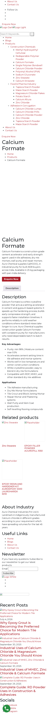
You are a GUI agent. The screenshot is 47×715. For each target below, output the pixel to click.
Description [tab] (12, 288)
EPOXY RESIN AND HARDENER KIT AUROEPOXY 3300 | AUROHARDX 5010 (12, 489)
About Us (12, 1)
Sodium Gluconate (26, 74)
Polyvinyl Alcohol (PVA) (28, 71)
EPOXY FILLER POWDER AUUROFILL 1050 (33, 448)
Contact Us (13, 4)
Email (5, 569)
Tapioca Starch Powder (28, 87)
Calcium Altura (23, 99)
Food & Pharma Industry (23, 84)
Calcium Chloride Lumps (28, 109)
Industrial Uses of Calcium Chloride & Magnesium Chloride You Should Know (21, 651)
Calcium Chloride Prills (27, 112)
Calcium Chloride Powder (29, 68)
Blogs (8, 40)
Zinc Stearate (23, 78)
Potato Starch (23, 96)
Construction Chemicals (22, 47)
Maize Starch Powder (27, 90)
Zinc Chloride (23, 102)
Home (8, 37)
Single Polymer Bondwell (29, 65)
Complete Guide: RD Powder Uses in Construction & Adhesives (23, 691)
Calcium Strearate (25, 81)
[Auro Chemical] (6, 27)
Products (10, 43)
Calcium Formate (25, 62)
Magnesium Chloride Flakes (30, 93)
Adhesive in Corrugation (23, 105)
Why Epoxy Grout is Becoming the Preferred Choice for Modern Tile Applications (19, 628)
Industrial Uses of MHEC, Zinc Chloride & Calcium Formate (23, 671)
